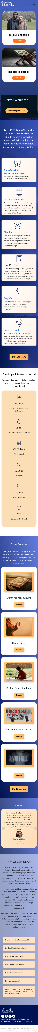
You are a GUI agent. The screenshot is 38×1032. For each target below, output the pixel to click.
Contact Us (28, 1021)
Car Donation (19, 788)
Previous (3, 828)
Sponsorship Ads (7, 1021)
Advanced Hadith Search (15, 199)
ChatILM (8, 232)
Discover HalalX (11, 329)
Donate (19, 605)
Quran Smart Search (13, 169)
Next (35, 828)
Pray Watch (9, 298)
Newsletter (25, 1019)
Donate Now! (19, 356)
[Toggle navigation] (34, 4)
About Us (4, 1019)
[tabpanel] (19, 828)
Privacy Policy (18, 1021)
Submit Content (14, 1019)
